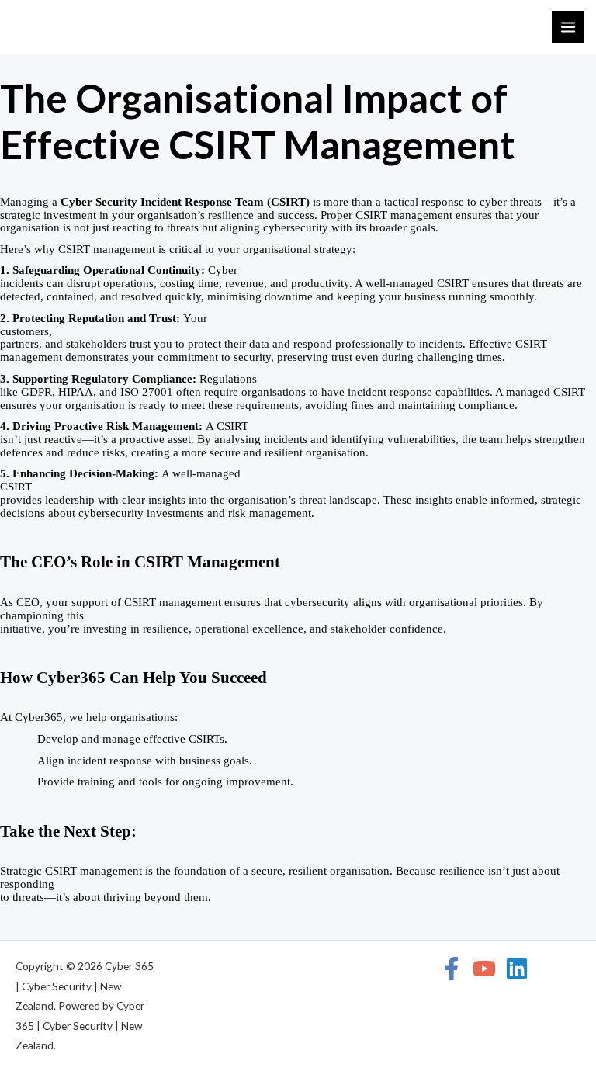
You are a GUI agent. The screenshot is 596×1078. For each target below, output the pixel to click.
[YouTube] (484, 968)
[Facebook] (451, 968)
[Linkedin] (516, 968)
